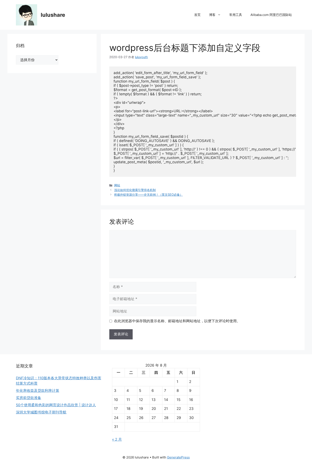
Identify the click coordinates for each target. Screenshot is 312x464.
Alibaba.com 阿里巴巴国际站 (271, 15)
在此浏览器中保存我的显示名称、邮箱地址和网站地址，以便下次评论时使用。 (177, 321)
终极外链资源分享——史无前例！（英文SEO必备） (148, 194)
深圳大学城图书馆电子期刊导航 (41, 412)
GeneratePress (178, 457)
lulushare (53, 15)
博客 (212, 15)
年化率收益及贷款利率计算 (37, 390)
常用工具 (235, 15)
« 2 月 (117, 439)
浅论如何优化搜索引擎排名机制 (135, 190)
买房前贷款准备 (28, 398)
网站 (117, 185)
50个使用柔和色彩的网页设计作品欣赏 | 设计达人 (56, 405)
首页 (197, 15)
